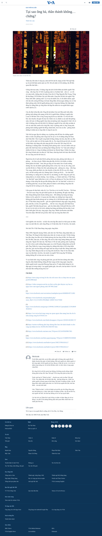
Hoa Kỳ (30, 441)
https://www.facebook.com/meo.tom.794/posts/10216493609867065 (50, 331)
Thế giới (7, 441)
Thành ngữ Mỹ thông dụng (59, 475)
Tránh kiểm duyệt (10, 519)
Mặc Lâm (7, 453)
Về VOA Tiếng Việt (10, 491)
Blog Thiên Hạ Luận (31, 7)
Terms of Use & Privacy (58, 491)
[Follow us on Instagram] (63, 426)
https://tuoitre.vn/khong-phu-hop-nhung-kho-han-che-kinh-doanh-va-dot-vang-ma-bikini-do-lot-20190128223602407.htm (50, 325)
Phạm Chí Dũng (32, 453)
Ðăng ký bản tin (9, 425)
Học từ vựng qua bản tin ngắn (36, 478)
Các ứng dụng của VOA (58, 509)
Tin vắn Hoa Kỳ (56, 463)
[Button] (73, 29)
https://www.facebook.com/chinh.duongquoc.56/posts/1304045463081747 (52, 320)
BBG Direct (8, 528)
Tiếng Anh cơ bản (10, 475)
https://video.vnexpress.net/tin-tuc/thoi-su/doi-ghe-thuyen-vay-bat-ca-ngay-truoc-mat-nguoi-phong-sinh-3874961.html (49, 285)
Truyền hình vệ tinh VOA (12, 463)
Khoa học (77, 438)
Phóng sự (30, 463)
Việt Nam (7, 438)
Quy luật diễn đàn (33, 491)
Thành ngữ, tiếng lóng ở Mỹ (36, 475)
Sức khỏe (77, 441)
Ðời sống (54, 441)
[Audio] (85, 2)
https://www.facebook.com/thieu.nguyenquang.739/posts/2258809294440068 (51, 338)
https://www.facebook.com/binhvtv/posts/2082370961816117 (49, 342)
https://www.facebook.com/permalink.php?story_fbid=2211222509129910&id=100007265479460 (44, 299)
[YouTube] (89, 2)
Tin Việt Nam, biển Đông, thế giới (14, 466)
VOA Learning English (58, 481)
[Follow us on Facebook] (52, 426)
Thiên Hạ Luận (30, 21)
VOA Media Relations (34, 528)
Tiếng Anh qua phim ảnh (11, 481)
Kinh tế (54, 438)
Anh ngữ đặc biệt (33, 481)
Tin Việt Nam (31, 425)
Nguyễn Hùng (32, 450)
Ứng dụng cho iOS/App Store (13, 509)
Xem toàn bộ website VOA (12, 500)
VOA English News (10, 531)
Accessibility (31, 531)
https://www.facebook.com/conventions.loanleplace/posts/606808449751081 (50, 293)
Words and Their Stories (58, 478)
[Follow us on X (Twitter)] (56, 426)
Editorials (54, 531)
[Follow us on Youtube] (59, 426)
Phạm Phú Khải (56, 450)
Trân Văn (77, 450)
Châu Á (30, 438)
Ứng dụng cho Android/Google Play (38, 509)
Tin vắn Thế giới (32, 466)
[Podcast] (66, 426)
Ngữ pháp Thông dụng (11, 478)
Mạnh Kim (8, 450)
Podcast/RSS (8, 428)
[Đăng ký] (70, 426)
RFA (53, 528)
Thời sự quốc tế (32, 428)
